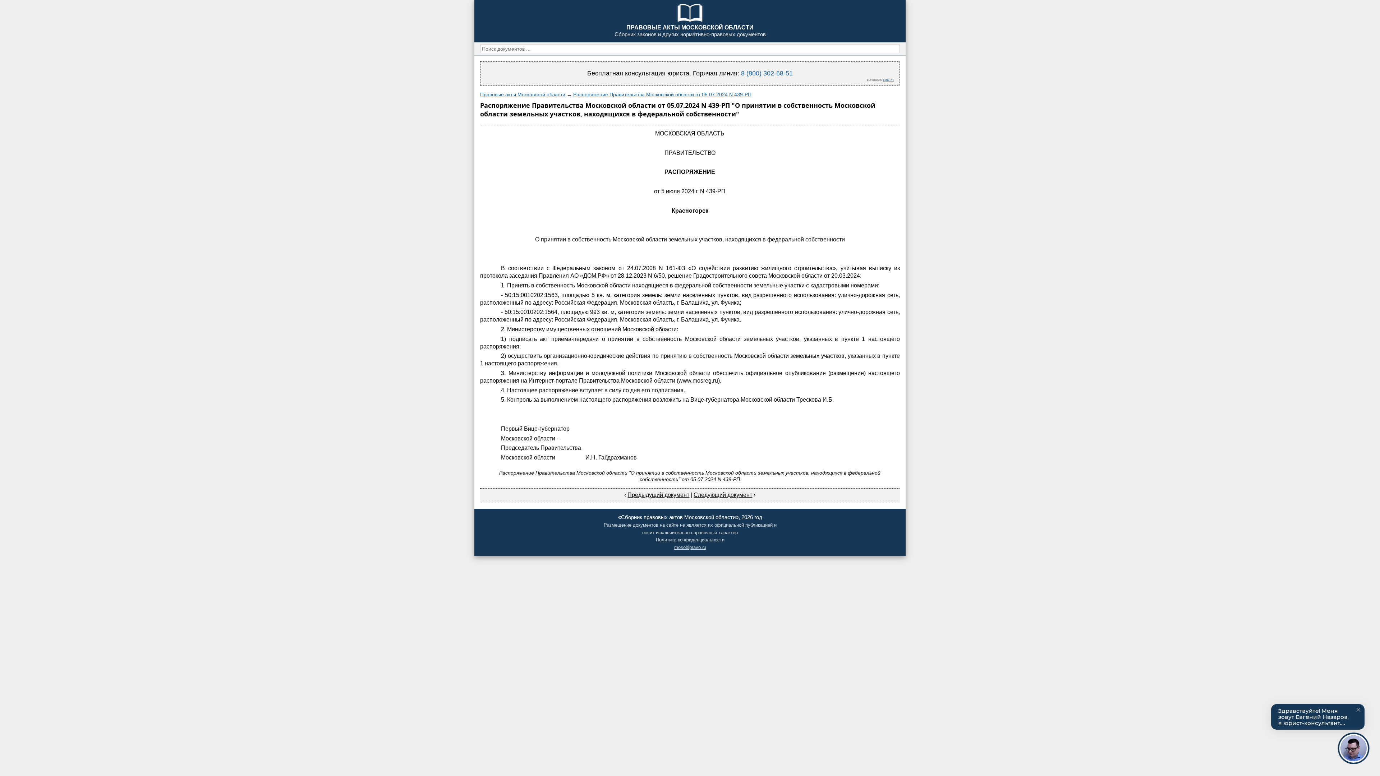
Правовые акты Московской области (522, 94)
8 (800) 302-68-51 (767, 73)
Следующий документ (723, 495)
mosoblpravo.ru (690, 547)
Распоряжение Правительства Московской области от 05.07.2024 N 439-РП (662, 94)
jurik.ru (888, 80)
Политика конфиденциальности (690, 539)
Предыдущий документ (658, 495)
